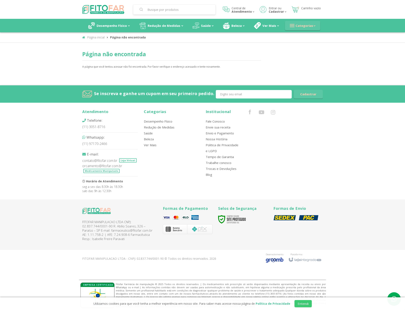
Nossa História (216, 139)
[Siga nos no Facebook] (250, 113)
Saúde (148, 133)
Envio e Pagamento (220, 133)
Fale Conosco (215, 121)
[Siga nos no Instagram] (273, 113)
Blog (209, 174)
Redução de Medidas (159, 127)
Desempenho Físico (158, 121)
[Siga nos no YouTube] (261, 113)
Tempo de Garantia (220, 157)
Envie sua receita (218, 127)
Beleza (149, 139)
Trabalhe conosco (218, 163)
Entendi (303, 304)
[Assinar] (308, 94)
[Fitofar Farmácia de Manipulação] (105, 9)
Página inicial (96, 37)
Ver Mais (150, 145)
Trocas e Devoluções (221, 169)
